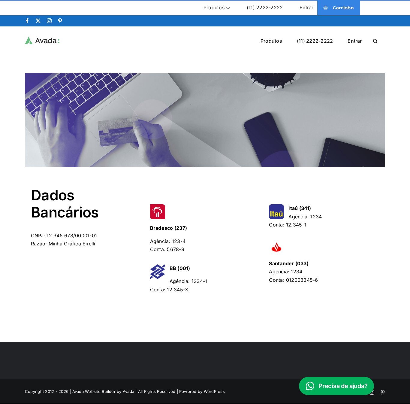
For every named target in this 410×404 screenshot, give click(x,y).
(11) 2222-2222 (265, 8)
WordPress (214, 391)
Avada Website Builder (94, 391)
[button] (375, 40)
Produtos (214, 8)
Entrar (306, 8)
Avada (128, 391)
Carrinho (343, 8)
